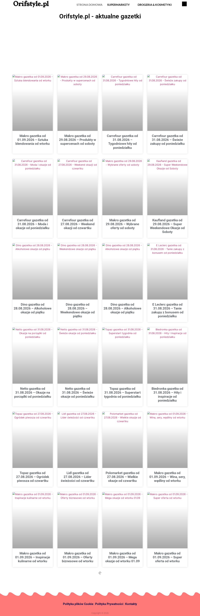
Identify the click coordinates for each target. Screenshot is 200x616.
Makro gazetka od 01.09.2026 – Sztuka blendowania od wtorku (32, 140)
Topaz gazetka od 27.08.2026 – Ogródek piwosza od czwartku (32, 477)
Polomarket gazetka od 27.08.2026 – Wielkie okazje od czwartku (122, 477)
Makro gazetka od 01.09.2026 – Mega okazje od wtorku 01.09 (122, 557)
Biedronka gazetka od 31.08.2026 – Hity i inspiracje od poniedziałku (167, 394)
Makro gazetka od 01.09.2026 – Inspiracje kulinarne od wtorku (32, 557)
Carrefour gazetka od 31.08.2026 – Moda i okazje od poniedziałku (32, 224)
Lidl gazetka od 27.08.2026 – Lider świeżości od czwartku (77, 477)
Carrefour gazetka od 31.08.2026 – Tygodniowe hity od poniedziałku (122, 142)
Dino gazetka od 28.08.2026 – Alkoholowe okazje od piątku (32, 308)
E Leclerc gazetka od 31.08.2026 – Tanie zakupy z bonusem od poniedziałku (167, 310)
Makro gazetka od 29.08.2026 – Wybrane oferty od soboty (122, 224)
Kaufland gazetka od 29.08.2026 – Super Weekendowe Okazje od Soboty (167, 226)
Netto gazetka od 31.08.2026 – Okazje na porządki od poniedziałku (32, 392)
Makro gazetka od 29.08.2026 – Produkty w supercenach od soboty (77, 140)
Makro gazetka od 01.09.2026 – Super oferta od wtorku (167, 557)
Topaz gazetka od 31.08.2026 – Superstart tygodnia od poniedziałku (122, 392)
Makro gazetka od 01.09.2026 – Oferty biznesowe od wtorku (77, 557)
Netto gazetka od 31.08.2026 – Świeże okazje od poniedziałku (77, 392)
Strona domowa (89, 4)
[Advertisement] (100, 44)
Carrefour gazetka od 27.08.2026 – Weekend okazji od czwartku (78, 224)
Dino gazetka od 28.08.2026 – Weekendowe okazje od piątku (77, 310)
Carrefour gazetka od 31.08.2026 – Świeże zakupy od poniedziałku (167, 140)
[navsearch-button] (184, 4)
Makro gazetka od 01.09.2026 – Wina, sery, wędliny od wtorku (167, 477)
